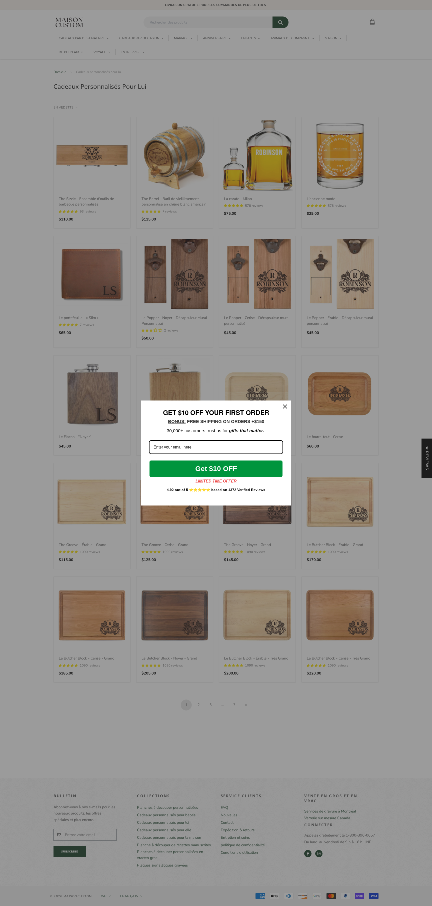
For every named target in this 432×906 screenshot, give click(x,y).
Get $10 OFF (216, 468)
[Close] (285, 406)
